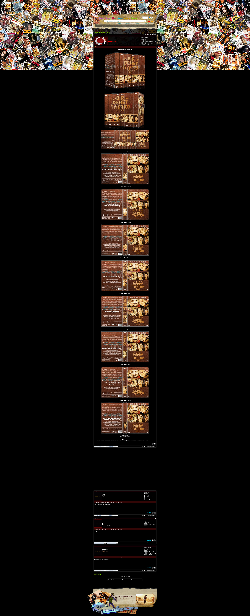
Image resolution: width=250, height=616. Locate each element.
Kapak (125, 448)
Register (119, 23)
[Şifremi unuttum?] (149, 18)
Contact (125, 601)
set (127, 579)
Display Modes (154, 34)
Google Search (138, 23)
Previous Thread (122, 576)
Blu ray (119, 448)
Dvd (121, 448)
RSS (122, 601)
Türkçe (131, 448)
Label (127, 448)
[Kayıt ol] (151, 18)
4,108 (144, 38)
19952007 (112, 579)
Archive (120, 601)
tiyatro (132, 579)
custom (120, 579)
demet (123, 579)
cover (117, 579)
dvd (125, 579)
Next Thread (128, 576)
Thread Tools (149, 34)
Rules (118, 601)
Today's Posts (147, 23)
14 (146, 494)
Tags (129, 448)
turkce (135, 579)
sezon (130, 579)
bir (115, 579)
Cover (123, 448)
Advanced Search (127, 23)
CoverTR (99, 24)
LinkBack (144, 34)
